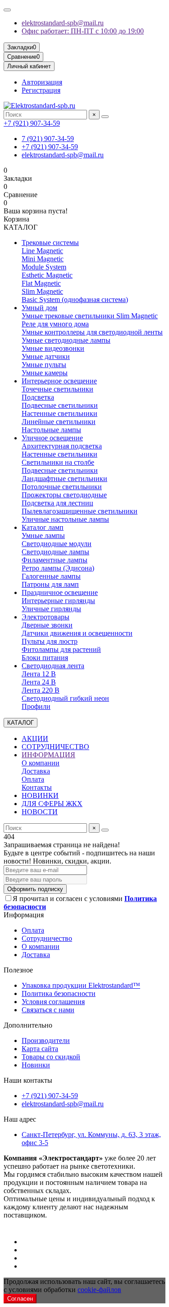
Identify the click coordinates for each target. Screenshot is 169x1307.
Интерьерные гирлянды (58, 600)
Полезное (18, 970)
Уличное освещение (52, 438)
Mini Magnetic (43, 259)
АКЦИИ (35, 738)
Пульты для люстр (50, 641)
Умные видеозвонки (53, 348)
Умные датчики (46, 356)
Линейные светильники (59, 421)
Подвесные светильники (60, 405)
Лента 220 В (40, 690)
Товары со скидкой (51, 1057)
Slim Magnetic (42, 291)
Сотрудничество (47, 938)
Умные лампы (43, 535)
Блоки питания (45, 657)
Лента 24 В (39, 682)
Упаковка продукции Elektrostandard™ (81, 985)
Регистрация (41, 90)
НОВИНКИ (40, 795)
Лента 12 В (39, 674)
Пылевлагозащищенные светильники (79, 511)
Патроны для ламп (50, 584)
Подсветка (38, 397)
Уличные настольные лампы (65, 519)
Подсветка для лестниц (57, 503)
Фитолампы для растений (61, 649)
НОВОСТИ (40, 812)
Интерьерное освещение (59, 381)
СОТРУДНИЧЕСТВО (55, 746)
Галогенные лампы (51, 576)
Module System (44, 267)
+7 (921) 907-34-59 (32, 123)
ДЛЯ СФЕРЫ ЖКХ (52, 803)
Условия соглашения (53, 1001)
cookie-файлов (99, 1289)
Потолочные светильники (62, 487)
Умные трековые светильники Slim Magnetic (90, 316)
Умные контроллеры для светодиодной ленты (92, 332)
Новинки (36, 1065)
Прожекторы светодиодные (64, 495)
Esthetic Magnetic (47, 275)
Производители (46, 1040)
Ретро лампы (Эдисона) (58, 568)
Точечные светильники (57, 389)
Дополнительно (28, 1025)
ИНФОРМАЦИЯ (48, 755)
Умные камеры (45, 373)
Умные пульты (44, 364)
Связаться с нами (48, 1010)
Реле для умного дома (55, 324)
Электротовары (45, 617)
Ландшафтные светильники (64, 478)
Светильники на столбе (58, 462)
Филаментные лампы (54, 560)
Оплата (33, 779)
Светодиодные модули (56, 543)
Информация (24, 915)
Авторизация (42, 82)
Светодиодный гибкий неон (65, 698)
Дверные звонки (47, 625)
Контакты (37, 787)
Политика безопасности (59, 993)
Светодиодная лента (53, 666)
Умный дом (39, 307)
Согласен (20, 1298)
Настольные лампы (51, 430)
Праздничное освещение (60, 592)
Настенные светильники (59, 413)
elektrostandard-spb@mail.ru (63, 23)
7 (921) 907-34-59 (48, 138)
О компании (40, 763)
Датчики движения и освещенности (77, 633)
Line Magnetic (42, 251)
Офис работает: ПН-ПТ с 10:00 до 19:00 (83, 31)
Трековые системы (50, 242)
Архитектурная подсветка (62, 446)
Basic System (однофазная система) (75, 299)
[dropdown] (7, 10)
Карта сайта (40, 1048)
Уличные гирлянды (51, 609)
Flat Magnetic (41, 283)
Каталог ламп (43, 527)
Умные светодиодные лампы (66, 340)
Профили (36, 706)
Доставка (36, 771)
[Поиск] (105, 116)
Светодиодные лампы (55, 552)
